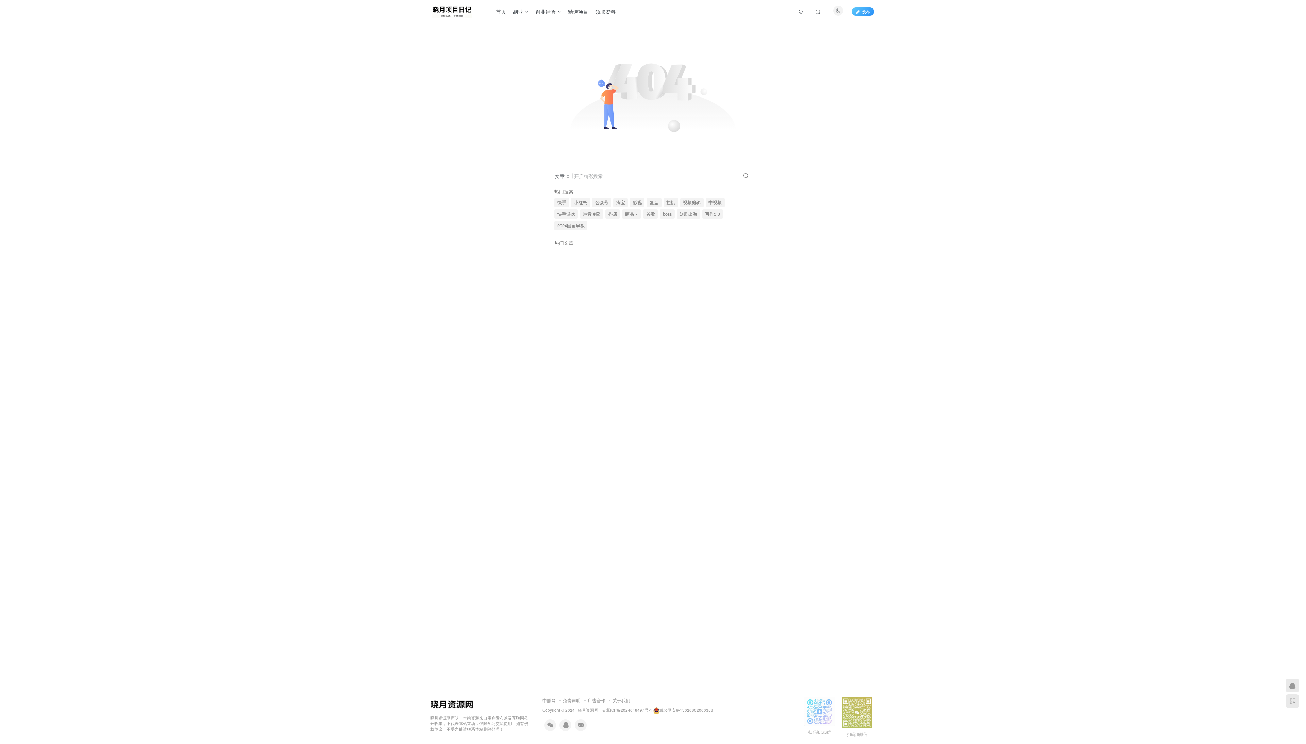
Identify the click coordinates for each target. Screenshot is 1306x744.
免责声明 (572, 700)
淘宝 (620, 202)
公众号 (601, 202)
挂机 (670, 202)
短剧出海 (688, 214)
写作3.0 (712, 214)
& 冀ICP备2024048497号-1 (627, 710)
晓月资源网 (588, 710)
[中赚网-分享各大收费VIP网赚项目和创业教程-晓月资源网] (452, 10)
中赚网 (549, 700)
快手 (561, 202)
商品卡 (631, 214)
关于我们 (621, 700)
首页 (501, 11)
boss (667, 214)
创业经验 (545, 11)
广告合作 (596, 700)
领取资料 (605, 11)
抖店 (612, 214)
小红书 (580, 202)
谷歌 (650, 214)
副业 (518, 11)
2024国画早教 (571, 226)
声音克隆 (592, 214)
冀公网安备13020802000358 (686, 710)
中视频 (715, 202)
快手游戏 (566, 214)
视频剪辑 (692, 202)
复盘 (654, 202)
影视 (637, 202)
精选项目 (578, 11)
